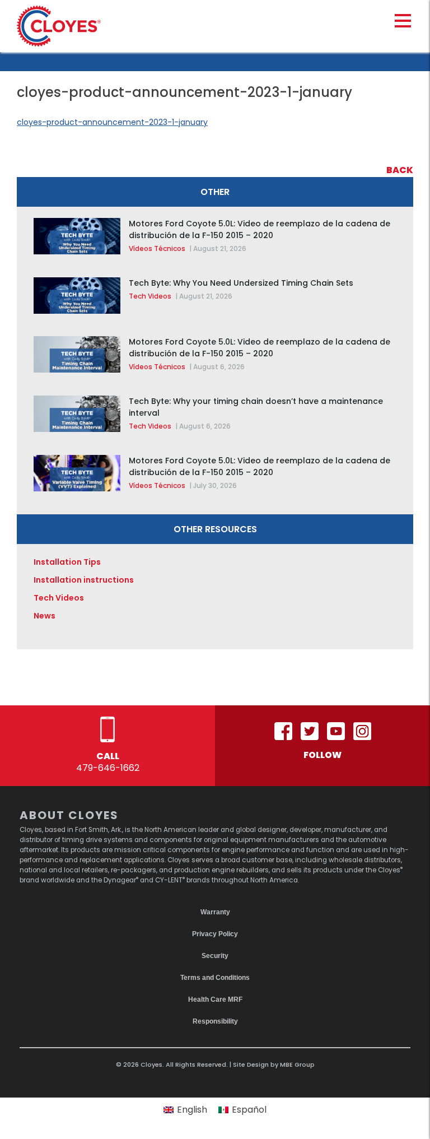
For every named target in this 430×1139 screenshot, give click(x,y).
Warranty (215, 912)
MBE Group (297, 1064)
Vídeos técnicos (157, 248)
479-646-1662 (107, 767)
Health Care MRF (215, 999)
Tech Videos (150, 296)
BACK (399, 170)
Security (215, 956)
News (44, 615)
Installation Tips (67, 562)
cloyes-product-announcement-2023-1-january (112, 122)
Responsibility (215, 1021)
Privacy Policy (215, 934)
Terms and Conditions (215, 978)
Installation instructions (84, 579)
